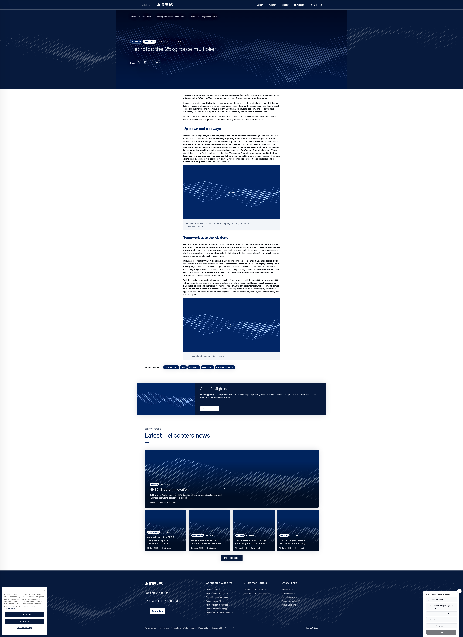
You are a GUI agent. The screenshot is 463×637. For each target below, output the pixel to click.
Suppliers (285, 5)
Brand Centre (287, 593)
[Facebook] (159, 601)
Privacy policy (150, 628)
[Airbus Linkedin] (151, 62)
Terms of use (163, 628)
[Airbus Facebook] (145, 62)
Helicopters (207, 367)
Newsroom (299, 5)
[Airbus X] (139, 62)
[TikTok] (177, 601)
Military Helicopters (224, 367)
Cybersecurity (212, 589)
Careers (260, 5)
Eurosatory (194, 367)
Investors (272, 5)
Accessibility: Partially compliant (183, 628)
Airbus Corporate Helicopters (218, 612)
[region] (24, 611)
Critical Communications (216, 597)
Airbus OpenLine (289, 605)
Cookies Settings (231, 628)
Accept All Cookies (24, 615)
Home (133, 17)
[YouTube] (171, 601)
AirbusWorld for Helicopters (256, 593)
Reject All (24, 621)
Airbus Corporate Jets (215, 608)
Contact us (157, 611)
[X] (153, 601)
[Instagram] (165, 601)
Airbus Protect (212, 601)
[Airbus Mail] (157, 62)
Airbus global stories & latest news (170, 17)
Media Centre (287, 589)
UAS (183, 367)
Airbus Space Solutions (216, 593)
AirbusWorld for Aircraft (254, 589)
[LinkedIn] (147, 601)
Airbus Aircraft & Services (217, 605)
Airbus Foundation (290, 601)
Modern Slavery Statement (209, 628)
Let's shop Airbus (289, 597)
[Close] (44, 590)
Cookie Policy (10, 608)
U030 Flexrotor (171, 367)
